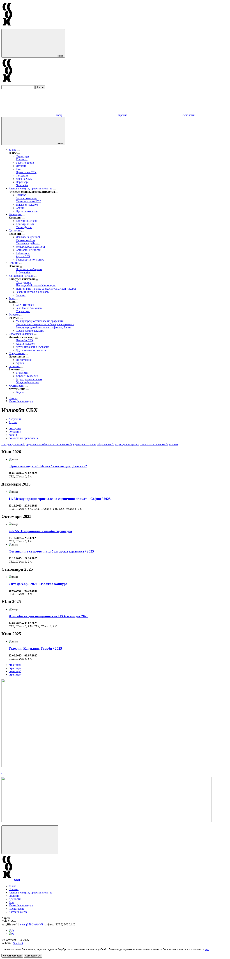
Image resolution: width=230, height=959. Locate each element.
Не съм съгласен (12, 955)
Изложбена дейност (28, 236)
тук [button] (207, 949)
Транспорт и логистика (30, 259)
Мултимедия (17, 385)
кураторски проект (84, 444)
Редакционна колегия (29, 379)
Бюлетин (14, 366)
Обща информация (27, 382)
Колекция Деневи (27, 220)
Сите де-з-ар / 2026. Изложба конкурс (38, 584)
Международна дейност (30, 246)
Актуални (15, 419)
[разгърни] (18, 150)
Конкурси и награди (21, 275)
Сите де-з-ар (23, 282)
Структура (22, 156)
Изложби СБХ (24, 340)
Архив (20, 362)
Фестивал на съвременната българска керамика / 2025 (51, 551)
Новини (14, 262)
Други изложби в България (32, 346)
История (21, 165)
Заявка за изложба (27, 204)
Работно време (25, 162)
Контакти (21, 159)
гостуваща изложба (13, 444)
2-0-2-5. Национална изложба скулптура (40, 531)
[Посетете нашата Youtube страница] (11, 933)
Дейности (15, 230)
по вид (13, 434)
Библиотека (23, 253)
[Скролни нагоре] (29, 839)
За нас (13, 149)
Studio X (18, 943)
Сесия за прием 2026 (28, 201)
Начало (13, 398)
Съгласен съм (33, 955)
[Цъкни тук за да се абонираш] (106, 820)
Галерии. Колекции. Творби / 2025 (35, 648)
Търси (40, 87)
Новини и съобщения (29, 269)
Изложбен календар (21, 333)
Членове (21, 194)
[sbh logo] (7, 27)
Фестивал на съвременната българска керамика (45, 324)
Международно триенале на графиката (39, 320)
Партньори (22, 182)
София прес (23, 311)
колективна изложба (59, 444)
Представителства (27, 211)
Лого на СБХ (24, 178)
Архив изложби (25, 343)
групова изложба (36, 444)
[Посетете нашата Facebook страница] (11, 930)
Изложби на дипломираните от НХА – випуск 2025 (48, 616)
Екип (19, 169)
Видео (20, 392)
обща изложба (105, 444)
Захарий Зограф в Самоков (32, 291)
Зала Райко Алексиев (29, 308)
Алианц (21, 295)
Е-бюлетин (22, 372)
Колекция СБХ (25, 224)
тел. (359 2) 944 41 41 (33, 924)
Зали (12, 298)
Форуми (14, 314)
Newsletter (22, 185)
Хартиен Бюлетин (27, 375)
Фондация (22, 175)
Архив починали (26, 198)
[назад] (18, 153)
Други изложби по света (31, 350)
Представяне (17, 353)
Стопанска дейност (28, 243)
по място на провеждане (23, 438)
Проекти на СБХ (26, 172)
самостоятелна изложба (154, 444)
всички (173, 444)
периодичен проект (127, 444)
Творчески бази (25, 240)
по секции (15, 431)
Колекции (15, 214)
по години (15, 428)
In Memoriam (23, 272)
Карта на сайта (18, 911)
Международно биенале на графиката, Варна (43, 327)
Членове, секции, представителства (31, 188)
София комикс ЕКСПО (30, 330)
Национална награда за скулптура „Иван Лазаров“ (47, 288)
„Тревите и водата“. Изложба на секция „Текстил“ (48, 466)
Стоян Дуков (24, 227)
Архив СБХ (23, 256)
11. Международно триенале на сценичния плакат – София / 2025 (60, 499)
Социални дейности (28, 249)
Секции (20, 207)
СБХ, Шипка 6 (25, 304)
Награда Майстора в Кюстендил (36, 285)
